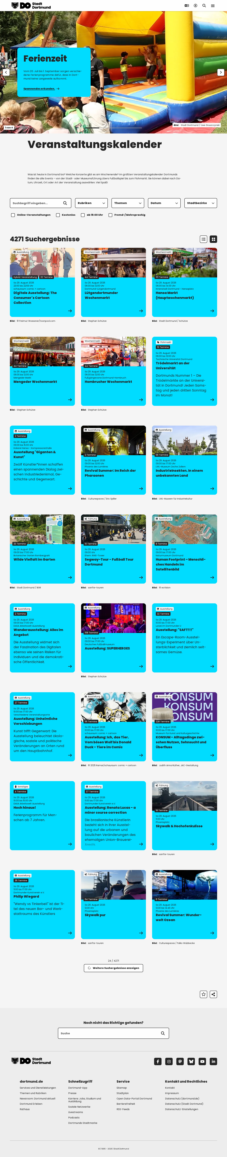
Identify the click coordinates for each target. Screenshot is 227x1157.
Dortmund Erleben (31, 1104)
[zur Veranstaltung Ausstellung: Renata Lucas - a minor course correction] (113, 815)
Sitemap (122, 1088)
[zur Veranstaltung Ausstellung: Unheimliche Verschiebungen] (42, 726)
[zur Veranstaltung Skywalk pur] (113, 904)
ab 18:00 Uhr (95, 215)
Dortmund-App (77, 1088)
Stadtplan (123, 1093)
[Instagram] (169, 1061)
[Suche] (163, 1033)
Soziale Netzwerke (79, 1107)
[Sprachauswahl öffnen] (187, 5)
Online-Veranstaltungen (33, 215)
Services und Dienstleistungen (38, 1088)
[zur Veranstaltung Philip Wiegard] (42, 904)
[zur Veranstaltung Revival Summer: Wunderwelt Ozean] (184, 904)
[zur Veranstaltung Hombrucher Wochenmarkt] (113, 371)
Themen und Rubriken (33, 1093)
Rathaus (25, 1109)
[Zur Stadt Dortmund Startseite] (31, 5)
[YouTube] (202, 1061)
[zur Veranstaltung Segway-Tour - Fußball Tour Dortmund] (113, 549)
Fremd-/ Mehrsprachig (129, 215)
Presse (72, 1093)
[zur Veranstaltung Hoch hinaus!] (42, 815)
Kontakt (170, 1088)
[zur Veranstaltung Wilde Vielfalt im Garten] (42, 549)
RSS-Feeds (123, 1109)
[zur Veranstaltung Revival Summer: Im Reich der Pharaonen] (113, 460)
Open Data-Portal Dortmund (134, 1098)
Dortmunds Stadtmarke (82, 1123)
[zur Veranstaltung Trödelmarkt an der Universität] (184, 371)
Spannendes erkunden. (39, 88)
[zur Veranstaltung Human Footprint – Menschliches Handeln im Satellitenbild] (184, 549)
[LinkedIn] (213, 1061)
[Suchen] (65, 203)
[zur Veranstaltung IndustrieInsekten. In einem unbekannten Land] (184, 460)
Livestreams (75, 1112)
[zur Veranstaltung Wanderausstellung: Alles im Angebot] (42, 637)
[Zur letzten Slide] (6, 72)
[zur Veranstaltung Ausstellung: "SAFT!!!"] (184, 637)
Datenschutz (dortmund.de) (182, 1098)
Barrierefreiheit (126, 1104)
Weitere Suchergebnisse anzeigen (116, 968)
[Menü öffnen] (212, 5)
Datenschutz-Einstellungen (181, 1109)
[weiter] (221, 72)
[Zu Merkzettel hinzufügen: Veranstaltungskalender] (203, 994)
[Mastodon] (180, 1061)
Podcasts (74, 1117)
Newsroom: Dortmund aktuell (37, 1098)
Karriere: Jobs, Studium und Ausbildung (84, 1100)
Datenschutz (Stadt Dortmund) (184, 1104)
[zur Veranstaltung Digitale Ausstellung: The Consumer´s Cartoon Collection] (42, 282)
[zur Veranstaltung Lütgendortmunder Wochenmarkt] (113, 282)
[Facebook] (158, 1061)
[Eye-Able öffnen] (195, 5)
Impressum (172, 1093)
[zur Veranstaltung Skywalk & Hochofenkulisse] (184, 815)
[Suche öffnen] (204, 5)
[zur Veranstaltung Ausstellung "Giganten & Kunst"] (42, 460)
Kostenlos (68, 215)
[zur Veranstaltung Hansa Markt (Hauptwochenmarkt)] (184, 282)
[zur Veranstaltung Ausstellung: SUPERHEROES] (113, 637)
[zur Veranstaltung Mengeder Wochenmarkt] (42, 371)
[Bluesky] (191, 1061)
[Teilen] (213, 994)
